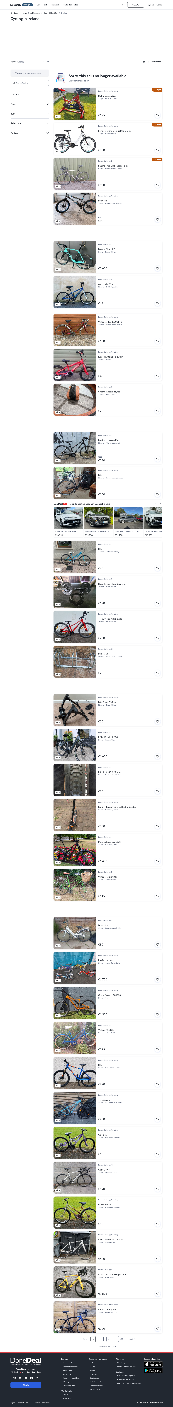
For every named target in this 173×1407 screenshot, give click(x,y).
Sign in (26, 1385)
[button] (70, 4)
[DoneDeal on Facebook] (14, 1377)
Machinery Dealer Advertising (129, 1383)
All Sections (35, 13)
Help (92, 1363)
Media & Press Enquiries (126, 1367)
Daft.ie (65, 1395)
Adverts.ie (67, 1398)
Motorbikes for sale (70, 1367)
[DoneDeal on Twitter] (20, 1377)
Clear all (45, 61)
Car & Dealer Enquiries (126, 1376)
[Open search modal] (122, 4)
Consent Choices (96, 1386)
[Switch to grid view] (143, 61)
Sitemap (66, 1382)
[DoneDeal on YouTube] (25, 1377)
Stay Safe (93, 1374)
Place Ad (135, 5)
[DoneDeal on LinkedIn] (31, 1377)
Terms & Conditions (42, 1403)
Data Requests (96, 1382)
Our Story (121, 1363)
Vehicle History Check (71, 1378)
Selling (92, 1370)
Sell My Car (67, 1374)
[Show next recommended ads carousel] (160, 504)
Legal (12, 1403)
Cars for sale (68, 1363)
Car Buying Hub (69, 1386)
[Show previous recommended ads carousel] (156, 504)
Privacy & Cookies (24, 1403)
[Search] (14, 83)
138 (121, 1339)
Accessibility (95, 1389)
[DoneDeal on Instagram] (37, 1377)
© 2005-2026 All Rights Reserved (150, 1402)
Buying (92, 1367)
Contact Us (94, 1378)
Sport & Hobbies (51, 13)
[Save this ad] (158, 115)
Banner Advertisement (126, 1379)
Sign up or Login (155, 5)
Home (24, 13)
